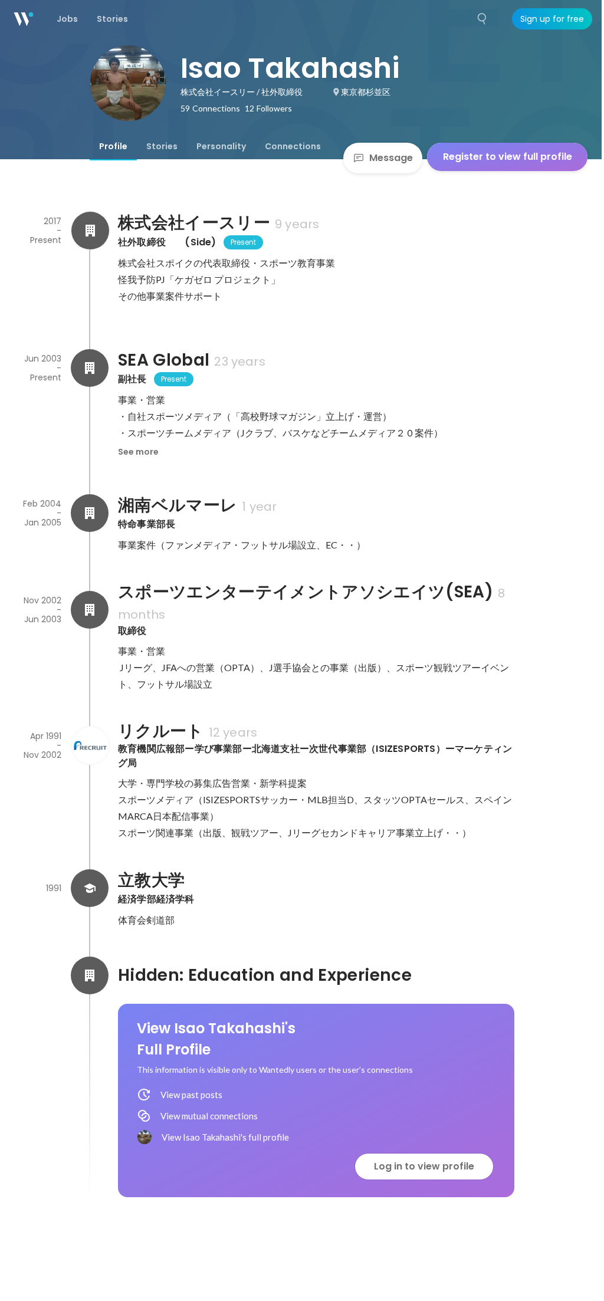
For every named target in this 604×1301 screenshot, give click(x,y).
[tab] (113, 146)
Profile (113, 146)
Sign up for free (552, 19)
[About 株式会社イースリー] (90, 230)
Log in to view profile (424, 1166)
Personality (221, 146)
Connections (293, 146)
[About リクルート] (90, 745)
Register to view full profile (507, 156)
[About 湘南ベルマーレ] (90, 513)
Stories (162, 146)
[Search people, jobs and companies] (482, 19)
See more (138, 452)
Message (391, 158)
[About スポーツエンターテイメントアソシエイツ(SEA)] (90, 610)
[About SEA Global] (90, 368)
